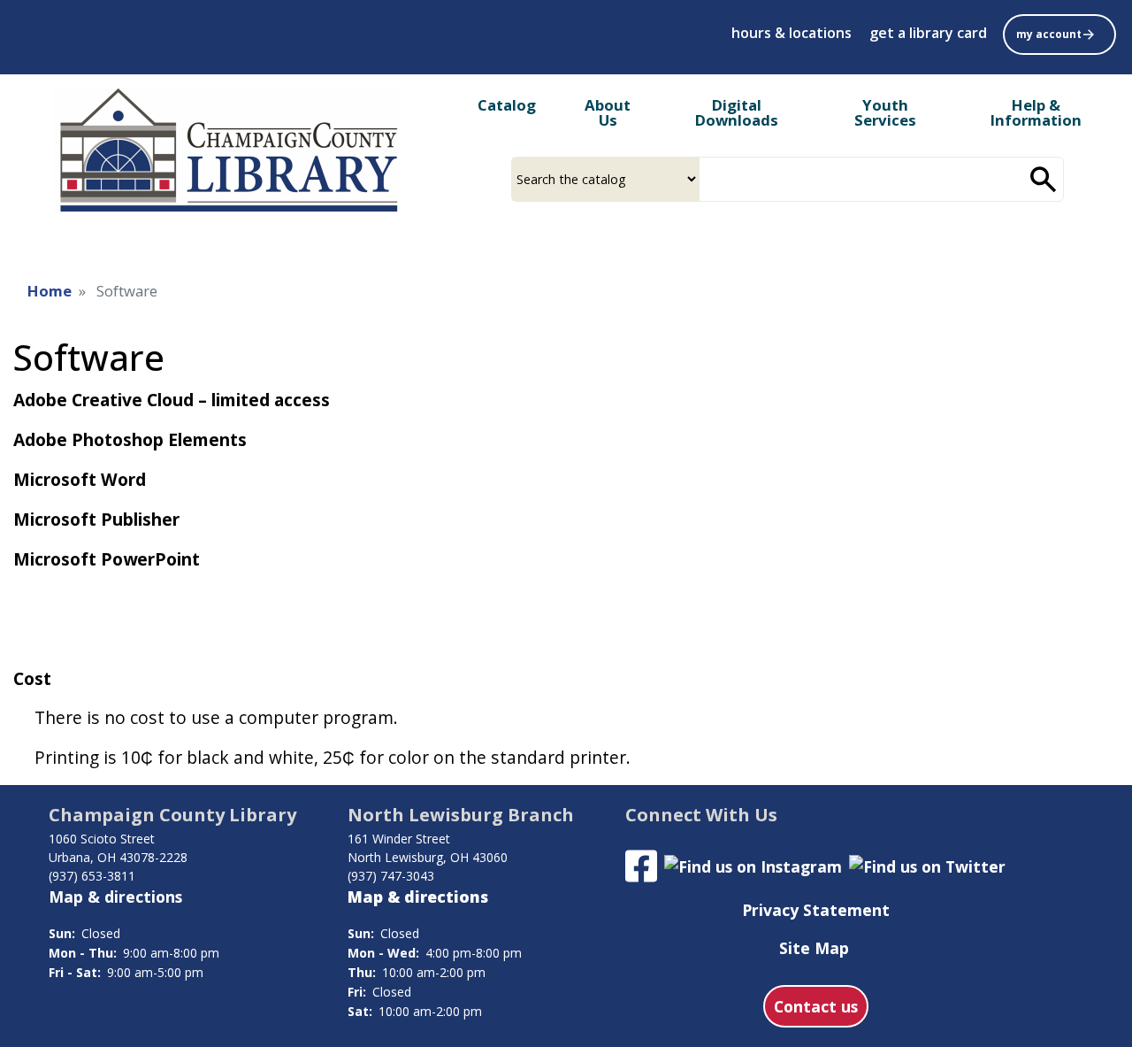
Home (49, 291)
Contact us (816, 1006)
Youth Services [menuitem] (885, 112)
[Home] (226, 151)
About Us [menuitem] (608, 112)
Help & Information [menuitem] (1036, 112)
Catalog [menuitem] (507, 105)
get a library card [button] (928, 32)
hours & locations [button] (791, 32)
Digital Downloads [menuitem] (736, 112)
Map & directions (115, 896)
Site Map (814, 947)
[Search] (1043, 179)
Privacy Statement (816, 909)
